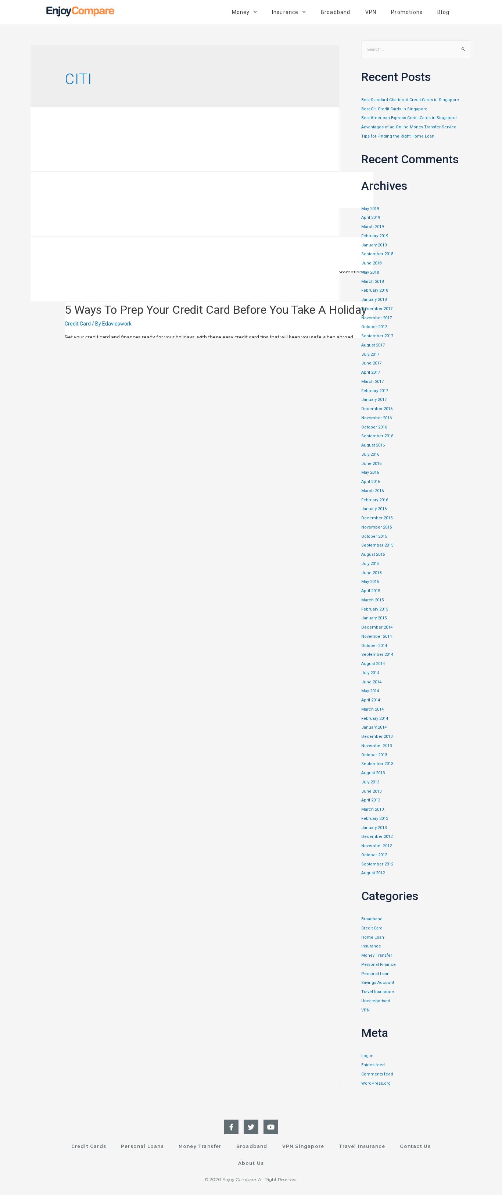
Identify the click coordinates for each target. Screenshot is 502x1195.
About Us (251, 1163)
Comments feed (377, 1074)
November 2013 (376, 745)
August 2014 (373, 663)
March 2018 (372, 281)
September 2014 (377, 654)
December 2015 (376, 518)
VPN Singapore (303, 1146)
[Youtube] (270, 1127)
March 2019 (372, 226)
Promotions (407, 12)
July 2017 (370, 354)
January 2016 (374, 508)
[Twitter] (251, 1127)
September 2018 (377, 254)
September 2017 (377, 336)
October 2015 (374, 536)
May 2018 (370, 272)
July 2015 (370, 563)
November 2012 (376, 845)
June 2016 (371, 463)
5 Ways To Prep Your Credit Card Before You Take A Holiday (216, 310)
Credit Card (78, 324)
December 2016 (376, 408)
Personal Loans (142, 1146)
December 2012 (376, 836)
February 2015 (374, 609)
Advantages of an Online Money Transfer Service (408, 127)
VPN (371, 12)
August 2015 (373, 554)
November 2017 (376, 318)
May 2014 (370, 691)
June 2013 (371, 791)
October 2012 (374, 855)
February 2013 (374, 818)
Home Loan (372, 937)
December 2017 (376, 308)
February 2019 (374, 236)
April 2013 (370, 800)
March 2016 (372, 490)
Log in (367, 1055)
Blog (443, 12)
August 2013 (373, 773)
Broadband (336, 12)
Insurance (371, 946)
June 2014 (371, 682)
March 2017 (372, 381)
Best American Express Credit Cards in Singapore (409, 117)
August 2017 (373, 345)
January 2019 (374, 245)
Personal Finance (378, 964)
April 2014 (370, 700)
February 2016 (374, 500)
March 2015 (372, 600)
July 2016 (370, 454)
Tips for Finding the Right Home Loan (397, 136)
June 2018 (371, 263)
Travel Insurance (377, 991)
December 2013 (376, 736)
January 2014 (374, 727)
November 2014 (376, 636)
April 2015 (370, 590)
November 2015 (376, 527)
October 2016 (374, 427)
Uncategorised (375, 1001)
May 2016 (370, 472)
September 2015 (377, 545)
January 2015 (374, 618)
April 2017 (370, 372)
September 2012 (377, 864)
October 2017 (374, 326)
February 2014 (374, 718)
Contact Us (415, 1146)
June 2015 (371, 572)
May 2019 (370, 208)
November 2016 (376, 418)
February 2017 (374, 390)
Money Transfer (376, 955)
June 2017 (371, 363)
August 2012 (373, 873)
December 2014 (376, 627)
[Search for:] (416, 49)
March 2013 (372, 809)
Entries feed (373, 1065)
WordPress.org (376, 1083)
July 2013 (370, 782)
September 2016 (377, 436)
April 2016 (370, 481)
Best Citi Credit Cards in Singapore (394, 109)
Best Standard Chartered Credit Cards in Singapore (410, 99)
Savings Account (377, 982)
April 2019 (370, 217)
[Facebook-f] (231, 1127)
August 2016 (373, 445)
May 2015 (370, 581)
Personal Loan (375, 973)
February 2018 (374, 290)
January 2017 (374, 399)
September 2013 (377, 763)
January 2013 (374, 827)
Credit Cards (88, 1146)
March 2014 (372, 709)
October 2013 (374, 755)
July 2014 (370, 673)
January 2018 (374, 299)
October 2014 (374, 645)
